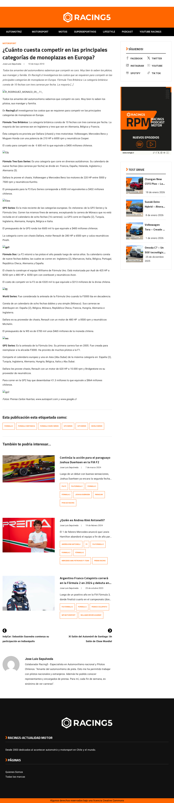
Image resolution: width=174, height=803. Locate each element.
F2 (86, 544)
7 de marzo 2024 (93, 467)
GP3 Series (81, 426)
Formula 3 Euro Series (49, 426)
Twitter (157, 58)
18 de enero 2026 (155, 192)
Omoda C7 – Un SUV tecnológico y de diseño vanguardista (155, 250)
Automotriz (14, 32)
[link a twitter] (153, 3)
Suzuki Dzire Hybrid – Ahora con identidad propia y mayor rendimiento (154, 204)
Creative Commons (113, 800)
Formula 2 (8, 426)
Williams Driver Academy (91, 615)
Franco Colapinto (99, 607)
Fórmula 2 (66, 494)
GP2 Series (68, 426)
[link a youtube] (160, 3)
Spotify (135, 73)
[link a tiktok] (167, 3)
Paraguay (99, 494)
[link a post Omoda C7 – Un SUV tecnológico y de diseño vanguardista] (134, 261)
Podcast (127, 32)
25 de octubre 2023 (94, 588)
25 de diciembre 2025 (154, 259)
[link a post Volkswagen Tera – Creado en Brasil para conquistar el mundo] (134, 238)
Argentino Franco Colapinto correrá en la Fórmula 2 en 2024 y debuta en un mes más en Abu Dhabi (84, 583)
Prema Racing (100, 561)
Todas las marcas (15, 777)
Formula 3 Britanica (26, 426)
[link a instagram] (156, 3)
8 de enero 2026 (154, 215)
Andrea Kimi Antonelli (71, 544)
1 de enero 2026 (154, 238)
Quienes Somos (14, 772)
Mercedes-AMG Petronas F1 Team (75, 561)
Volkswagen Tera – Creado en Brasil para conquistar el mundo (155, 227)
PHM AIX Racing (68, 503)
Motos (63, 32)
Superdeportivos (85, 32)
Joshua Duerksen (82, 494)
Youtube (157, 66)
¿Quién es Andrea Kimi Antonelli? (82, 520)
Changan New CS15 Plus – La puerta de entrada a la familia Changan (155, 181)
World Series (96, 426)
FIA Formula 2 (76, 486)
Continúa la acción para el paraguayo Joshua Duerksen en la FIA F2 (85, 460)
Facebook (136, 58)
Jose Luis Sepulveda (12, 63)
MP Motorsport (68, 615)
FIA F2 (64, 486)
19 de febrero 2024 (94, 525)
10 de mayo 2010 (36, 63)
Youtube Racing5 (150, 32)
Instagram (137, 66)
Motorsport (40, 32)
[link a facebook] (150, 3)
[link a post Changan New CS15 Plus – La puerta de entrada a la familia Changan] (134, 193)
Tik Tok (156, 73)
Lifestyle (109, 32)
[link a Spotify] (163, 3)
